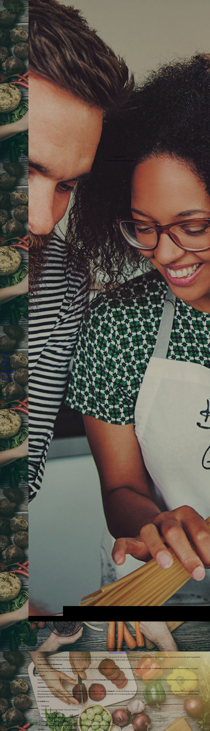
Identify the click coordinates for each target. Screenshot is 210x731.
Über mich (6, 358)
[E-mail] (42, 628)
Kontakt (5, 379)
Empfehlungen (8, 370)
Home (5, 353)
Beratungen (6, 362)
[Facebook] (41, 636)
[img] (119, 310)
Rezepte (5, 366)
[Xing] (41, 644)
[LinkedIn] (41, 640)
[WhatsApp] (41, 632)
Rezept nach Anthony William (119, 652)
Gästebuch (6, 375)
